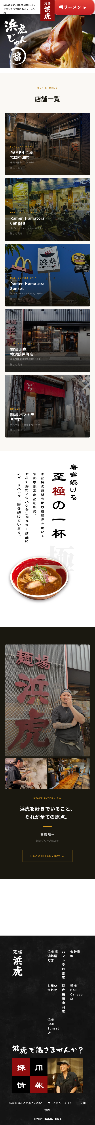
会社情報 (75, 954)
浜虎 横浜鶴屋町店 (53, 956)
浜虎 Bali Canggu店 (76, 992)
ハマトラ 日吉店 (63, 965)
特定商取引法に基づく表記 (25, 1103)
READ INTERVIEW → (47, 855)
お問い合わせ (53, 988)
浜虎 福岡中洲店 (63, 999)
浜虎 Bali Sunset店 (53, 1026)
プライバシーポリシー (61, 1103)
